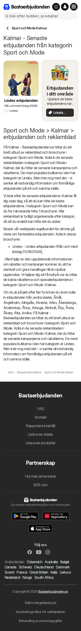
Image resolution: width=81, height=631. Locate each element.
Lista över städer (40, 434)
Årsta (69, 307)
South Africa (44, 577)
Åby (61, 307)
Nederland (12, 577)
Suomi (9, 572)
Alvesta (41, 302)
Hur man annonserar (40, 476)
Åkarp (7, 313)
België (64, 562)
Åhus (26, 307)
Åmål (57, 297)
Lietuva (65, 572)
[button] (65, 7)
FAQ (40, 408)
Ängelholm (11, 302)
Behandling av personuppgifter (40, 621)
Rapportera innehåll (40, 426)
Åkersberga (67, 302)
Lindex (27, 178)
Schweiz (25, 567)
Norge (27, 577)
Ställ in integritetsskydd (40, 603)
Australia (51, 562)
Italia (53, 572)
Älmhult (50, 307)
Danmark (63, 567)
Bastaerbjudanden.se (53, 591)
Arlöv (53, 302)
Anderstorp (11, 307)
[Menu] (74, 7)
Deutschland (43, 567)
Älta (17, 313)
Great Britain (38, 572)
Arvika (26, 313)
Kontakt (40, 417)
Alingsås (27, 302)
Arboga (37, 307)
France (21, 572)
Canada (10, 567)
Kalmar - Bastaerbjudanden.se (31, 147)
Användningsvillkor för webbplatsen (40, 612)
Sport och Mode (30, 157)
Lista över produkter (40, 443)
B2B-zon (40, 485)
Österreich (34, 562)
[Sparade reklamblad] (56, 7)
